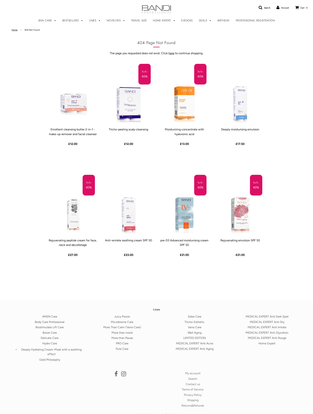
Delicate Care (50, 338)
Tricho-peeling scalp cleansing (128, 129)
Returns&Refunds (192, 405)
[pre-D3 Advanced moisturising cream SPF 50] (184, 215)
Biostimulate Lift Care (50, 327)
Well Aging (195, 332)
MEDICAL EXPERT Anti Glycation (267, 332)
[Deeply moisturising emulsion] (240, 104)
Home (15, 30)
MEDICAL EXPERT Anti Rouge (267, 338)
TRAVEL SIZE (139, 20)
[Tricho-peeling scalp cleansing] (128, 104)
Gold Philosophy (49, 359)
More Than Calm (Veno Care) (122, 327)
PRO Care (122, 343)
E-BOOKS (187, 20)
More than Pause (122, 338)
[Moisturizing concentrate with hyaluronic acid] (184, 104)
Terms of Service (193, 389)
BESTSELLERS (71, 20)
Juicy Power (122, 316)
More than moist (122, 332)
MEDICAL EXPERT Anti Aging (195, 349)
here (171, 53)
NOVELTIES (114, 20)
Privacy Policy (193, 395)
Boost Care (50, 332)
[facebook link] (116, 375)
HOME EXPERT (162, 20)
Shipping (193, 400)
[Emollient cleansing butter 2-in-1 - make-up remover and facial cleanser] (72, 104)
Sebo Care (194, 316)
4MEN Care (49, 316)
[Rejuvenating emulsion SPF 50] (240, 215)
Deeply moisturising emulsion (240, 129)
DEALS (203, 20)
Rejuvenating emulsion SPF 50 (240, 240)
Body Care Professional (49, 322)
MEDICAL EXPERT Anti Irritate (267, 327)
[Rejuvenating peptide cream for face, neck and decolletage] (72, 215)
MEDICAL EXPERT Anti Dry (267, 322)
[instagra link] (123, 375)
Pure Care (122, 349)
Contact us (193, 384)
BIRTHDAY (224, 20)
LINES (93, 20)
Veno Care (194, 327)
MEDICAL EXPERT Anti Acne (194, 343)
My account (193, 373)
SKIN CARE (45, 20)
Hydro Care (49, 343)
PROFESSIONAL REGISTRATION (255, 20)
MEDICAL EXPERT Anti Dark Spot (267, 316)
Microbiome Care (122, 322)
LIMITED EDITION (194, 338)
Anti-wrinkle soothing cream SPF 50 (128, 240)
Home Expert (267, 343)
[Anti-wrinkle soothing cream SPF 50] (128, 215)
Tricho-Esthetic (195, 322)
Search (192, 378)
